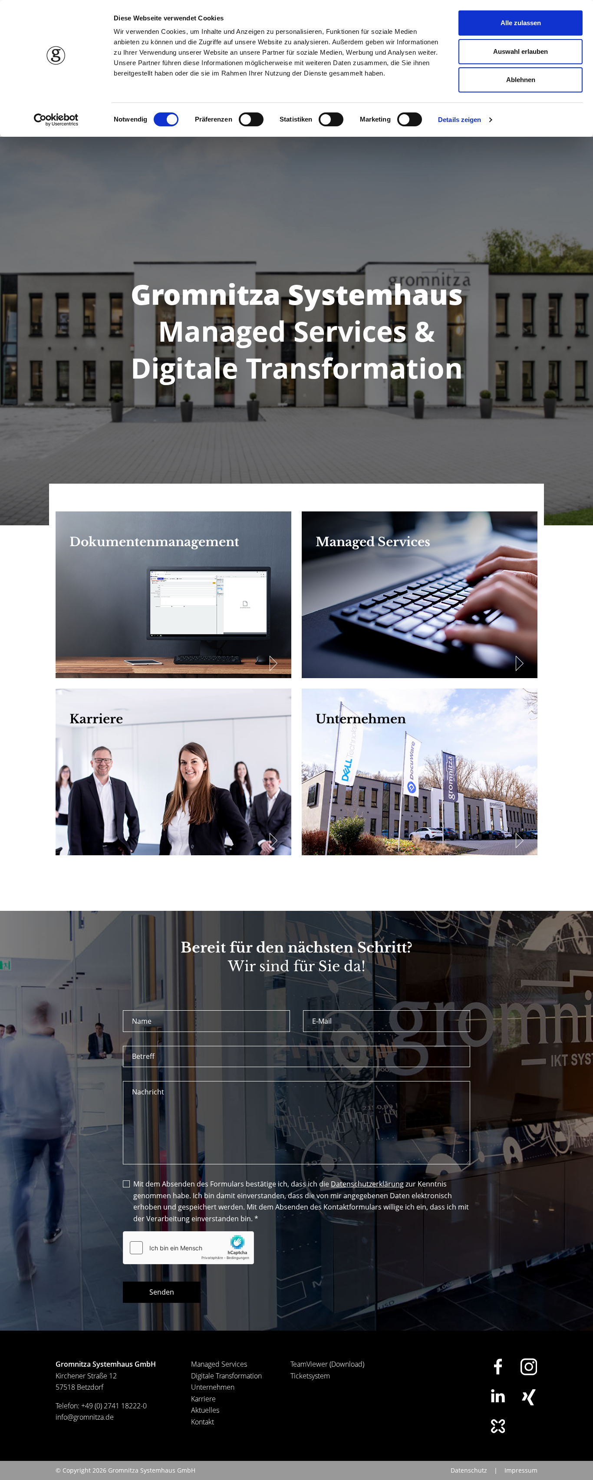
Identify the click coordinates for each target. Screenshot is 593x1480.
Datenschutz (469, 1470)
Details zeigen (459, 119)
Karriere (203, 1399)
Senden (161, 1292)
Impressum (520, 1470)
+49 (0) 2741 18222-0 (114, 1406)
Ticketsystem (310, 1376)
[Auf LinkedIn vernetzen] (498, 1395)
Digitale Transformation (226, 1376)
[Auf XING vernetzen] (528, 1397)
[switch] (251, 119)
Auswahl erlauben (520, 51)
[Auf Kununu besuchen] (498, 1426)
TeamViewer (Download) (327, 1364)
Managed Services (219, 1364)
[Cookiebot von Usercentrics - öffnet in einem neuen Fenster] (56, 119)
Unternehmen (212, 1387)
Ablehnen (520, 79)
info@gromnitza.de (85, 1417)
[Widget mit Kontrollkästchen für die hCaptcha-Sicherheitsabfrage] (188, 1247)
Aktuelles (205, 1410)
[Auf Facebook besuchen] (498, 1366)
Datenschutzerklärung (367, 1184)
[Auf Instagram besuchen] (528, 1366)
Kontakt (202, 1422)
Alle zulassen (521, 22)
